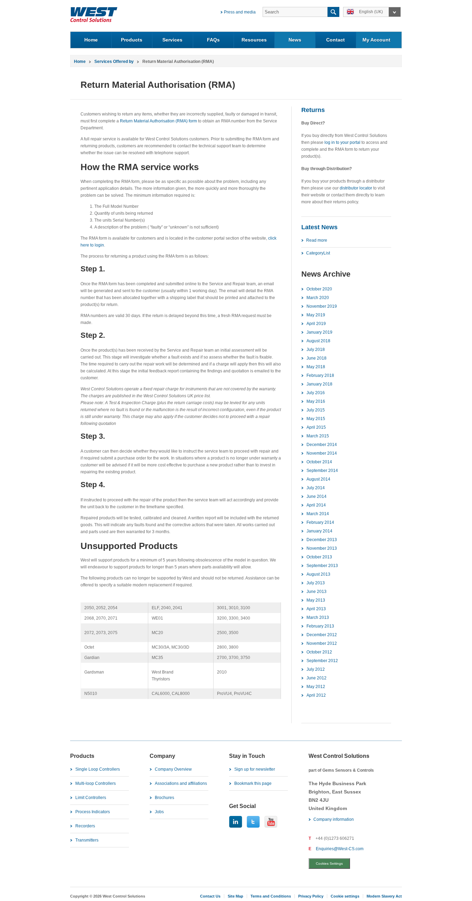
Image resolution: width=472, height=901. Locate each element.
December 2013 (321, 539)
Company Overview (173, 769)
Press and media (240, 12)
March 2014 (317, 513)
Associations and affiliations (181, 783)
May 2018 (315, 366)
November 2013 (321, 548)
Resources (254, 40)
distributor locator (356, 188)
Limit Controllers (90, 797)
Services (172, 40)
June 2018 (316, 358)
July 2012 (315, 669)
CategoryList (318, 253)
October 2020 (319, 289)
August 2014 (318, 479)
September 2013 (322, 565)
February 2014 (320, 522)
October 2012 (319, 652)
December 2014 (321, 444)
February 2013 (320, 626)
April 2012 (316, 695)
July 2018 (315, 349)
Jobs (159, 811)
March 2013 (317, 617)
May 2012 (315, 686)
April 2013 (316, 608)
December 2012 (321, 634)
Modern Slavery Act (384, 896)
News (295, 40)
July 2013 (315, 582)
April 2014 (316, 505)
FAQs (213, 40)
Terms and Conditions (271, 896)
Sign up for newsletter (254, 769)
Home (91, 40)
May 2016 (315, 401)
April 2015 (316, 427)
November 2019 (321, 306)
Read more (316, 240)
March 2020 (317, 297)
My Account (376, 40)
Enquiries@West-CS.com (340, 848)
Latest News (319, 227)
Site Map (235, 896)
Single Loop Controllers (97, 769)
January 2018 (319, 384)
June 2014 (316, 496)
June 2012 (316, 678)
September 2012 (322, 660)
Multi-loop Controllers (95, 783)
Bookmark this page (253, 783)
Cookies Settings (329, 863)
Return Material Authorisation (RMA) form (158, 121)
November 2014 (321, 453)
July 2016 (315, 392)
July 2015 (315, 410)
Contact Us (210, 896)
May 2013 (315, 600)
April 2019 (316, 323)
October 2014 (319, 461)
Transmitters (86, 840)
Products (131, 40)
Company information (333, 819)
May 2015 (315, 418)
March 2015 (317, 436)
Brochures (164, 797)
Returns (313, 109)
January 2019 (319, 332)
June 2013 (316, 591)
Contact (335, 40)
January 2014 (319, 531)
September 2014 (322, 470)
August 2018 (318, 340)
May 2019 (315, 315)
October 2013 (319, 557)
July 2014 (315, 487)
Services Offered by (114, 61)
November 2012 (321, 643)
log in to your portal (342, 142)
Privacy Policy (310, 896)
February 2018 (320, 375)
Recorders (85, 826)
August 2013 (318, 574)
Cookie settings (345, 896)
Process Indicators (92, 811)
